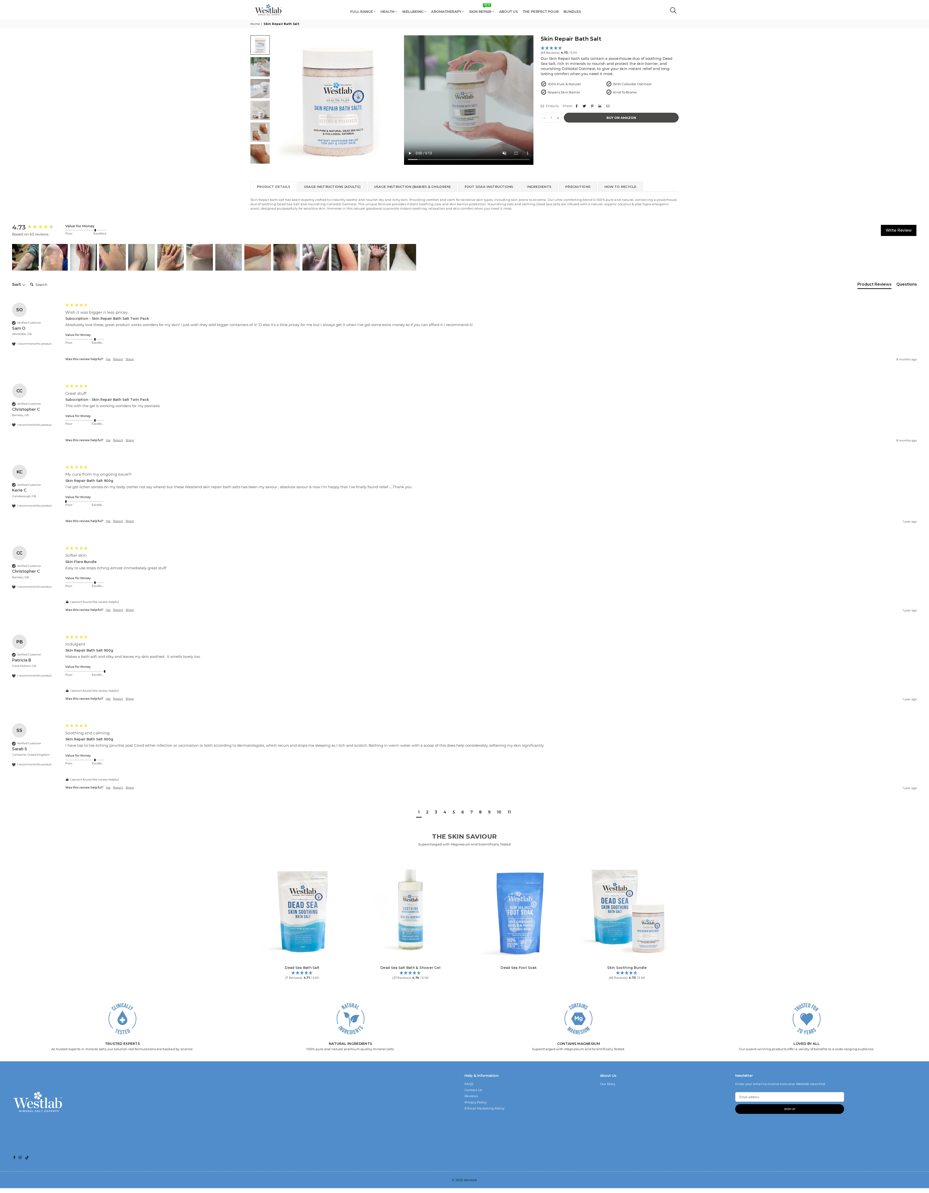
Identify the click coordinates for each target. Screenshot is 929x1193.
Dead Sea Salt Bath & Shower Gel (410, 967)
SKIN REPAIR (480, 9)
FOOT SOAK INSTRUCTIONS (488, 187)
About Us (508, 11)
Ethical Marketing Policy (484, 1108)
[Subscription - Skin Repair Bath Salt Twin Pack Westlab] (260, 154)
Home (255, 24)
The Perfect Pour (541, 11)
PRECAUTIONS (578, 187)
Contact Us (473, 1090)
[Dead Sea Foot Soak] (518, 910)
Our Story (607, 1084)
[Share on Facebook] (577, 106)
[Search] (672, 11)
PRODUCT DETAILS (273, 187)
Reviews (471, 1096)
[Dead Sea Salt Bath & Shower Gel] (410, 910)
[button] (610, 50)
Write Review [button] (899, 230)
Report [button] (118, 359)
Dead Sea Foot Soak (519, 967)
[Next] (527, 100)
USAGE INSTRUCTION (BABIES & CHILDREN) (412, 187)
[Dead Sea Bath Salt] (302, 910)
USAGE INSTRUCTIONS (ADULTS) (332, 187)
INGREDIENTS (539, 187)
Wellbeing (413, 11)
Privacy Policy (475, 1102)
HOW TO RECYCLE (620, 187)
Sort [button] (17, 284)
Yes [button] (108, 359)
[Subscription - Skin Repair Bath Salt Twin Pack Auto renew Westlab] (260, 88)
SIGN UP (789, 1109)
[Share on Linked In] (600, 106)
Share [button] (130, 359)
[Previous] (279, 100)
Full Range (361, 11)
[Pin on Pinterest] (593, 106)
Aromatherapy (446, 11)
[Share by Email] (608, 106)
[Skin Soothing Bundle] (627, 910)
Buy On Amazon (621, 117)
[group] (37, 227)
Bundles (572, 11)
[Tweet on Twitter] (585, 106)
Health (388, 11)
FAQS (468, 1084)
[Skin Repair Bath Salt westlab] (260, 45)
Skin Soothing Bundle (627, 967)
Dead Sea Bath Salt (302, 967)
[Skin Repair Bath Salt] (260, 66)
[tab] (874, 285)
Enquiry (552, 106)
